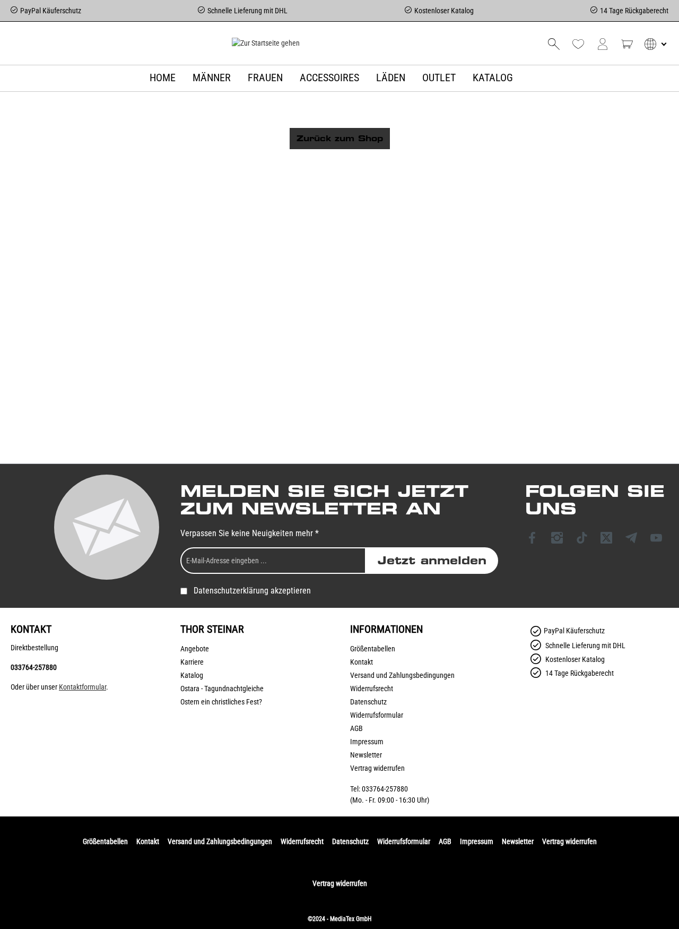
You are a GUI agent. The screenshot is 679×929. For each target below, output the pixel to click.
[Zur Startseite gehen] (265, 43)
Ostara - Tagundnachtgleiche (222, 688)
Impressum (367, 741)
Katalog (191, 675)
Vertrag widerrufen (377, 768)
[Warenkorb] (627, 44)
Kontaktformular (82, 687)
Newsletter (366, 755)
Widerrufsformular (376, 715)
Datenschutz (368, 702)
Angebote (194, 648)
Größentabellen (372, 648)
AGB (356, 728)
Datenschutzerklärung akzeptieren (252, 591)
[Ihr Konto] (602, 44)
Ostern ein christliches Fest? (221, 702)
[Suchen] (554, 44)
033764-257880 (34, 667)
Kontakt (361, 662)
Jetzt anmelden (432, 560)
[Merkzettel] (578, 44)
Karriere (192, 662)
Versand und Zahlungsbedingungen (402, 675)
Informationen (386, 629)
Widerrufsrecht (371, 688)
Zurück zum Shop (340, 138)
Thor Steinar (212, 629)
